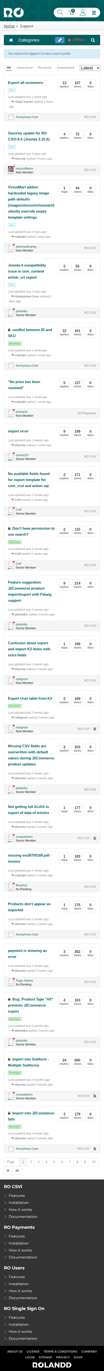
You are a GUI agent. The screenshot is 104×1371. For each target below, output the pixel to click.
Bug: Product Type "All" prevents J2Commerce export (30, 1005)
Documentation (23, 1216)
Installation (19, 1202)
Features (17, 1195)
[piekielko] (11, 312)
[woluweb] (11, 412)
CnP (19, 509)
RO (14, 12)
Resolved (44, 67)
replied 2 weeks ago (31, 500)
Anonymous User (27, 117)
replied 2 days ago (33, 236)
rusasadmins (24, 836)
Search (59, 12)
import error (18, 431)
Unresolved (24, 67)
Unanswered (65, 67)
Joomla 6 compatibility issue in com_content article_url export (27, 271)
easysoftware (24, 168)
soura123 (22, 455)
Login (83, 12)
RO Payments (87, 413)
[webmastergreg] (11, 247)
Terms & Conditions (60, 1351)
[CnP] (11, 510)
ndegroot (22, 679)
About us (15, 1351)
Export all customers (25, 83)
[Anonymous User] (11, 117)
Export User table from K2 (30, 698)
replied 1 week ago (33, 355)
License (33, 1351)
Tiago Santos (24, 980)
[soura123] (11, 456)
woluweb (22, 412)
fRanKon (21, 885)
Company (89, 1351)
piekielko (22, 311)
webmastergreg (26, 246)
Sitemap (45, 1357)
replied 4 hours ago (33, 158)
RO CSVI (90, 117)
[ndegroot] (11, 679)
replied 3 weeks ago (35, 1030)
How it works (20, 1209)
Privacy (63, 1357)
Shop (78, 1357)
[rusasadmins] (11, 837)
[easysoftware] (11, 169)
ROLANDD (52, 1365)
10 (93, 1162)
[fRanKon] (11, 886)
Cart (71, 13)
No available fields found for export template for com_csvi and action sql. (29, 480)
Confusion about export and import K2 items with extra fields (29, 649)
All (9, 67)
